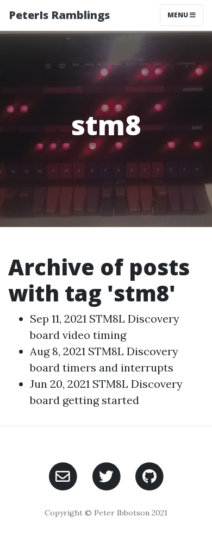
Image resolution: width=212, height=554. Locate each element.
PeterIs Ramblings (59, 15)
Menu (178, 15)
